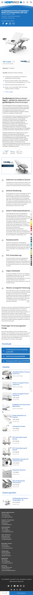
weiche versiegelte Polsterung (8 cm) (20, 394)
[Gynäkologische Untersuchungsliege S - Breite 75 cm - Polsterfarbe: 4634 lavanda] (31, 234)
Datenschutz (21, 581)
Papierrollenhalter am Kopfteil (19, 416)
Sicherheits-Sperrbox (19, 470)
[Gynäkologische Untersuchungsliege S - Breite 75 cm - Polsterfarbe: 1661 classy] (31, 263)
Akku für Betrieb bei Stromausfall (18, 481)
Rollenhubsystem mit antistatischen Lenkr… (20, 460)
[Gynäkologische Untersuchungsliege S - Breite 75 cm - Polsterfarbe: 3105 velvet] (31, 228)
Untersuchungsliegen (8, 18)
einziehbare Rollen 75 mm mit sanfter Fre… (21, 372)
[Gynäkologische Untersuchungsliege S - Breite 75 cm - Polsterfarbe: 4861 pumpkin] (31, 225)
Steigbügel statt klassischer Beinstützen (21, 405)
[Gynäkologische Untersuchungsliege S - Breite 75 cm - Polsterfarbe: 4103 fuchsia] (31, 230)
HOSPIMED (6, 579)
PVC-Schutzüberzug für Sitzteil (19, 438)
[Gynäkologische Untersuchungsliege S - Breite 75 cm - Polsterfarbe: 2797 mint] (31, 247)
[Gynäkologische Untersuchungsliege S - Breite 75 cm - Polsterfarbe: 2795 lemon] (31, 221)
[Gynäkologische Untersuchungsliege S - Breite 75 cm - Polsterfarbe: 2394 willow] (31, 252)
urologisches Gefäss (18, 426)
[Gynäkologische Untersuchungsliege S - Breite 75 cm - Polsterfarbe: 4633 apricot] (31, 232)
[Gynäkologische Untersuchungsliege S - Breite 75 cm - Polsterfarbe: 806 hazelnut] (31, 219)
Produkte (4, 16)
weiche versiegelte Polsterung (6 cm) (20, 383)
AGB (10, 581)
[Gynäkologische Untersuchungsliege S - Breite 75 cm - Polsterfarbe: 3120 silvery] (31, 259)
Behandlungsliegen (14, 16)
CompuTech (28, 579)
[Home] (13, 2)
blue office (12, 579)
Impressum (14, 581)
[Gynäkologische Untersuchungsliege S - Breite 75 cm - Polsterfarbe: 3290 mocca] (31, 257)
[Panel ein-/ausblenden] (28, 301)
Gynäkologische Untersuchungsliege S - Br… (20, 499)
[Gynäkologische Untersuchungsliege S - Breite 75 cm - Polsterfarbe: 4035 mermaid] (31, 245)
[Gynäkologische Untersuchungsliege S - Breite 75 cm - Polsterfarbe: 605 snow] (31, 214)
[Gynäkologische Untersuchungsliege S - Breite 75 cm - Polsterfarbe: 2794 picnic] (31, 254)
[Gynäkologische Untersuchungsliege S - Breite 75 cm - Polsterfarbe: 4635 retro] (31, 217)
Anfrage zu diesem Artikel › (8, 20)
